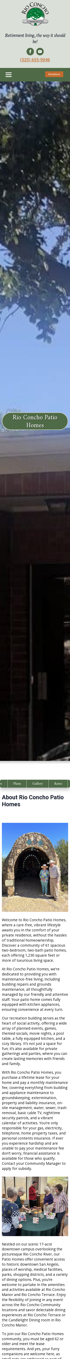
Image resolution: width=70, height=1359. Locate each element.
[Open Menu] (9, 75)
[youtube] (40, 51)
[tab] (17, 784)
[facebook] (30, 51)
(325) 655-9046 (35, 59)
